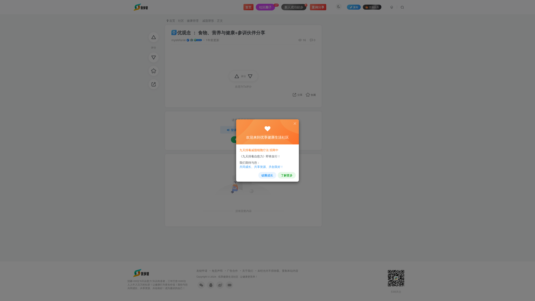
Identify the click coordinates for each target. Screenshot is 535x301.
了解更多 (287, 175)
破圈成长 (267, 175)
